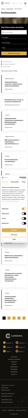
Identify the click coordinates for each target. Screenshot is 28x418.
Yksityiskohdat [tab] (14, 182)
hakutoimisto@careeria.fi (6, 396)
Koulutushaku (5, 29)
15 (19, 318)
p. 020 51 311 (4, 385)
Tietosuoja (4, 410)
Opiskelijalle (14, 369)
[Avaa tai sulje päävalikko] (25, 3)
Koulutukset (10, 8)
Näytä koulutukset (14, 53)
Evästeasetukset (11, 410)
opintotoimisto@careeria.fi (7, 402)
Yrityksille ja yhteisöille (14, 359)
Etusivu (3, 8)
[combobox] (14, 38)
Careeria (14, 364)
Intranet (13, 374)
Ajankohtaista (14, 366)
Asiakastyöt (14, 361)
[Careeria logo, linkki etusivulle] (5, 3)
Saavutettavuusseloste (21, 410)
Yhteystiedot (14, 371)
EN (20, 3)
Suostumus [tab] (5, 182)
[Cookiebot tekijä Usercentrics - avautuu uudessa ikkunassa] (19, 178)
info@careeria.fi (4, 387)
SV (17, 3)
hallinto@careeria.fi (5, 389)
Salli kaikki (14, 230)
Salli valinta (14, 234)
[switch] (24, 213)
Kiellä (14, 239)
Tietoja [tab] (23, 182)
